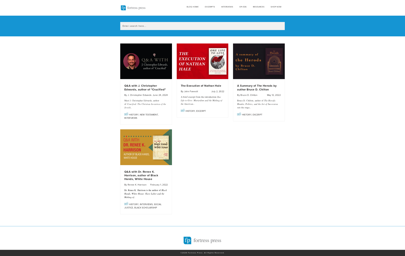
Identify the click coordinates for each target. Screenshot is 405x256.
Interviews (130, 118)
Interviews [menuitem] (227, 7)
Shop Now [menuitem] (276, 7)
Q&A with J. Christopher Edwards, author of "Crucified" (145, 87)
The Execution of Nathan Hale (201, 85)
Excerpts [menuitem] (210, 7)
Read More (146, 61)
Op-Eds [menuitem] (243, 7)
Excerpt (201, 111)
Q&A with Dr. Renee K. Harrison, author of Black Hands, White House (141, 175)
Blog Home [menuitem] (193, 7)
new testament (149, 114)
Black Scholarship (145, 207)
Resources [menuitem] (258, 7)
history (133, 114)
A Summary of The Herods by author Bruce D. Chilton (257, 87)
